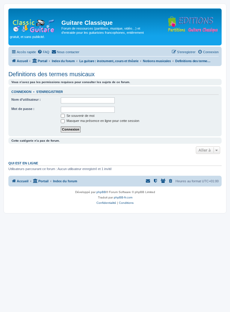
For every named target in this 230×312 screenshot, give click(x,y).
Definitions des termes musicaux (51, 74)
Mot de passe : (22, 109)
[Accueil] (35, 24)
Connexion (21, 92)
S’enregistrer (49, 92)
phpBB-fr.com (123, 197)
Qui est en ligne (23, 163)
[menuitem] (43, 52)
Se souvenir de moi (80, 115)
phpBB (101, 192)
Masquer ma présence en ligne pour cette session (102, 121)
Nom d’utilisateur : (26, 99)
